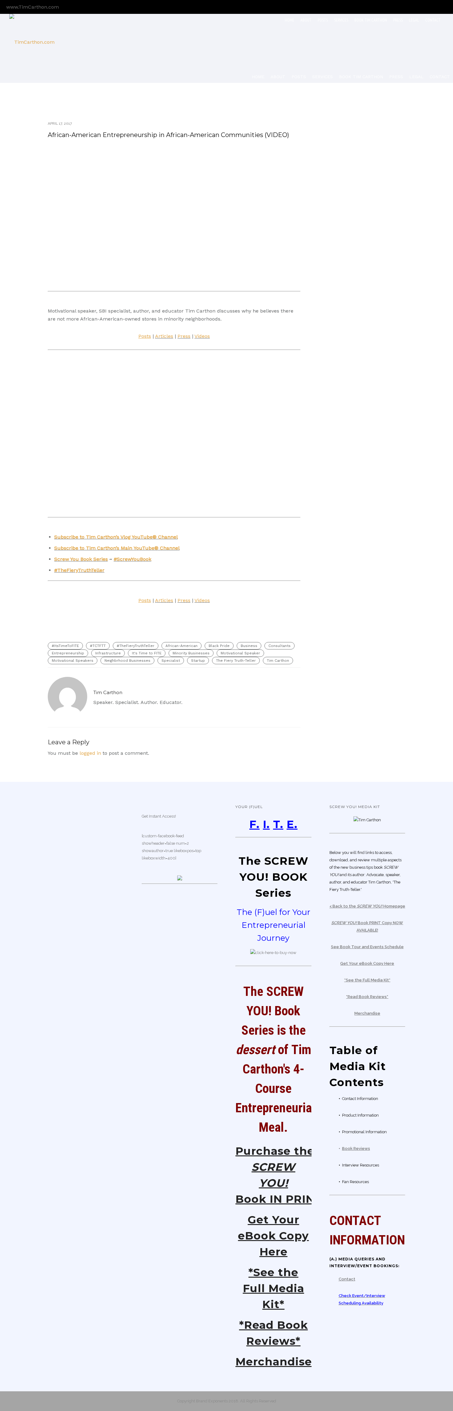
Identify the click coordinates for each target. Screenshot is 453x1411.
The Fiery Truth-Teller (236, 660)
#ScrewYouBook (132, 559)
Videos (202, 336)
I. (266, 824)
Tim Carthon (278, 660)
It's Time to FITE (146, 653)
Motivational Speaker (240, 653)
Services (341, 20)
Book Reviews (356, 1148)
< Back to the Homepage (367, 906)
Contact (433, 20)
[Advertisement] (365, 199)
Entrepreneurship (68, 653)
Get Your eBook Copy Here (273, 1235)
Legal (414, 20)
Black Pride (219, 646)
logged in (90, 753)
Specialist (170, 660)
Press (398, 20)
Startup (198, 660)
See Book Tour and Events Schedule (367, 946)
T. (278, 824)
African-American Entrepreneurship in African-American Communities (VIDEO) (168, 135)
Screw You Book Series (81, 559)
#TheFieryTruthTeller (79, 570)
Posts (323, 20)
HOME (289, 20)
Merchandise (273, 1361)
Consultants (279, 646)
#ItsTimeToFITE (65, 646)
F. (254, 824)
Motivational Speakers (72, 660)
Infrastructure (108, 653)
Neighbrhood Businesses (127, 660)
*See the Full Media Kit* (273, 1288)
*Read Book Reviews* (367, 996)
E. (292, 824)
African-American (181, 646)
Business (249, 646)
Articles (164, 336)
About (306, 20)
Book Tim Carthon (370, 20)
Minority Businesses (191, 653)
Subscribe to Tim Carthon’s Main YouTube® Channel (117, 548)
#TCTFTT (98, 646)
